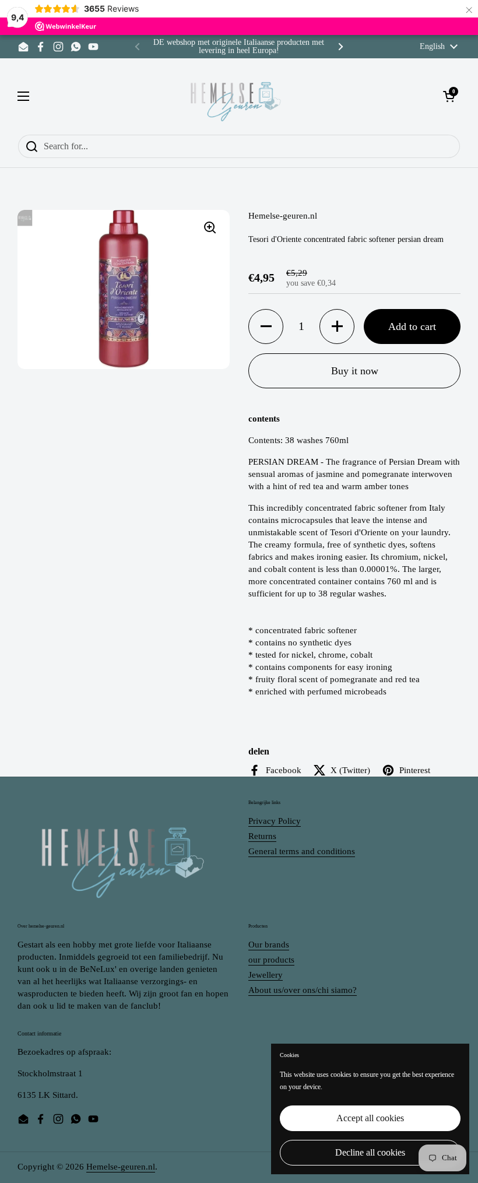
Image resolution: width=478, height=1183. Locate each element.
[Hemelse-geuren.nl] (236, 96)
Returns (262, 836)
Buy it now (354, 371)
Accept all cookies (370, 1118)
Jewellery (265, 975)
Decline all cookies (370, 1152)
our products (271, 959)
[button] (265, 326)
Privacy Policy (274, 821)
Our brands (268, 944)
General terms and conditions (301, 851)
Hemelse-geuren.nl (120, 1166)
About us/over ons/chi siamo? (302, 990)
